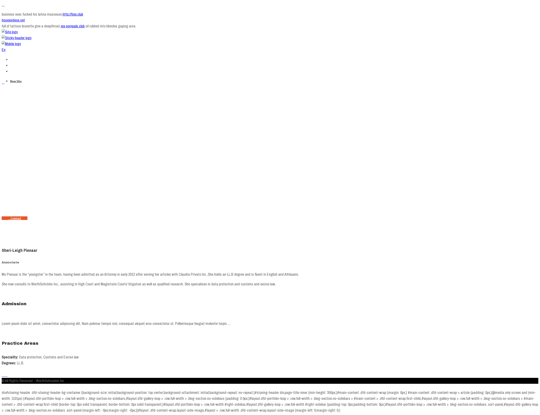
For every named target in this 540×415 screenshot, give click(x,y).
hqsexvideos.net (13, 20)
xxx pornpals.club (73, 26)
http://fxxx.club (73, 14)
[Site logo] (10, 32)
